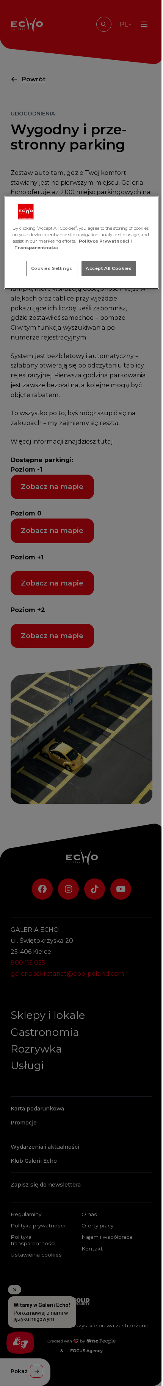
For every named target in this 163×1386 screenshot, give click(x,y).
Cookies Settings (51, 268)
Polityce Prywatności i (105, 241)
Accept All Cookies (109, 268)
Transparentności (36, 247)
